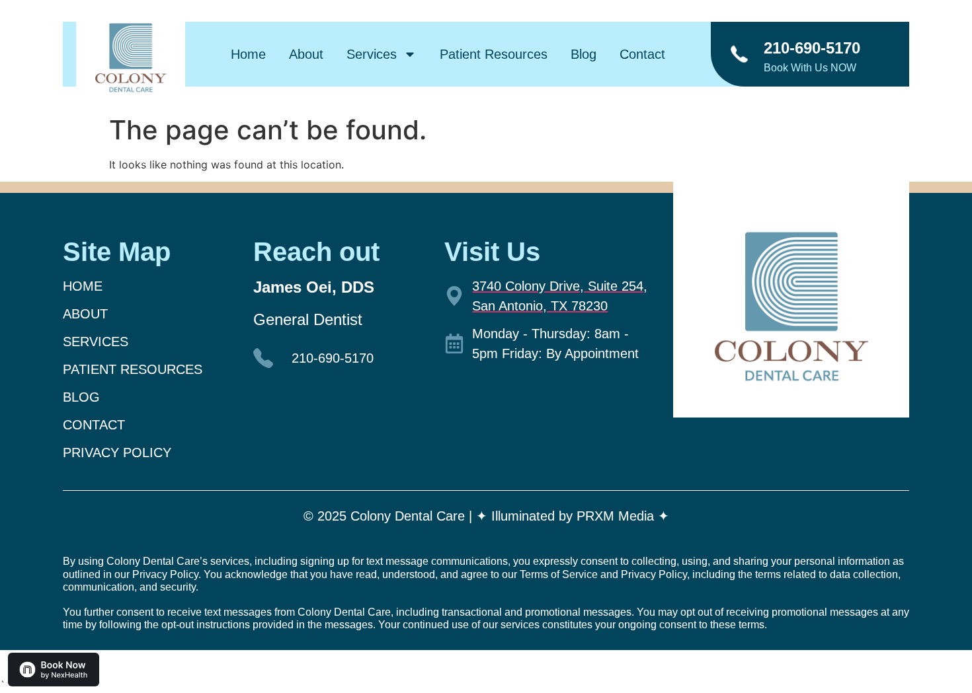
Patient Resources (493, 54)
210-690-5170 (812, 48)
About (306, 54)
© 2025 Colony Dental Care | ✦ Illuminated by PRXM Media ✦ (486, 516)
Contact (642, 54)
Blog (583, 54)
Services (371, 54)
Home (248, 54)
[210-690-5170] (739, 54)
